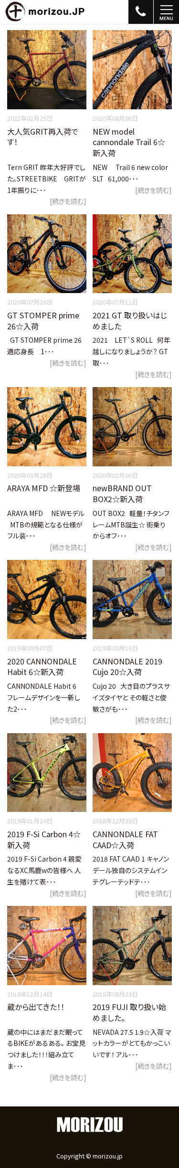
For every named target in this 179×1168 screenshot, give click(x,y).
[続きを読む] (68, 201)
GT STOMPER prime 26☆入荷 (43, 320)
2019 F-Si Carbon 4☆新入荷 (44, 839)
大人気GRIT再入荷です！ (42, 137)
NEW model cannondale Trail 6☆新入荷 (129, 142)
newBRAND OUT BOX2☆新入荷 (122, 493)
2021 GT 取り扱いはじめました (130, 320)
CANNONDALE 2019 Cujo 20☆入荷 (127, 666)
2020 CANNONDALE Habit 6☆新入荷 (42, 666)
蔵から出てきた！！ (35, 1006)
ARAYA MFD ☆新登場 (43, 488)
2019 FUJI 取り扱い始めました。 (129, 1012)
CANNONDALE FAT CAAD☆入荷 (125, 839)
